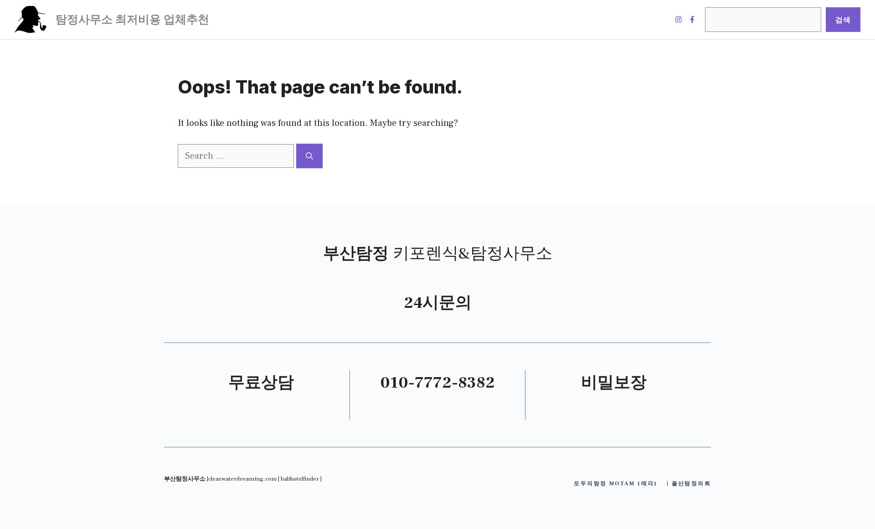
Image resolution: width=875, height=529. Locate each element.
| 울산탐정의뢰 (689, 483)
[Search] (309, 156)
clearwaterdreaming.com (242, 478)
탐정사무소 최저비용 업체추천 (132, 19)
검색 (843, 19)
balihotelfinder (300, 478)
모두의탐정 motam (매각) (615, 483)
